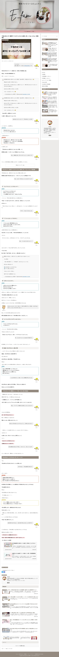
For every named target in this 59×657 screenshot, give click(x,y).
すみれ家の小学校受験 (46, 84)
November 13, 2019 (26, 94)
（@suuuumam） (27, 65)
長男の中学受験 (45, 86)
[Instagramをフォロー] (4, 572)
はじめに (43, 72)
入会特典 (43, 74)
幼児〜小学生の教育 (5, 567)
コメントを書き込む (20, 645)
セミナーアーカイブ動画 (46, 80)
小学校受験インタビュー (46, 76)
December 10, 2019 (26, 276)
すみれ (8, 576)
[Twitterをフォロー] (2, 572)
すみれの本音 (44, 82)
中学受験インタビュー (46, 78)
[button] (57, 36)
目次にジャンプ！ (19, 165)
